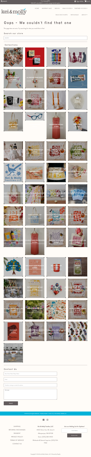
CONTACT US (17, 444)
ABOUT (84, 15)
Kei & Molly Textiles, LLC (45, 454)
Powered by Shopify (56, 454)
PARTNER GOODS (80, 8)
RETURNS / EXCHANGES (17, 430)
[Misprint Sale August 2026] (77, 237)
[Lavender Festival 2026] (56, 237)
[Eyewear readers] (34, 116)
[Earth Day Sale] (13, 121)
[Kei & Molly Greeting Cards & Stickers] (13, 237)
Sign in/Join (79, 1)
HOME (37, 8)
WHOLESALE (75, 15)
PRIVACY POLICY (17, 437)
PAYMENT (17, 433)
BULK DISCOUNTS (62, 15)
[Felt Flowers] (77, 121)
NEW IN (57, 8)
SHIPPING (17, 426)
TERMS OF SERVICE (17, 440)
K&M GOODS (67, 8)
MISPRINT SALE (47, 8)
